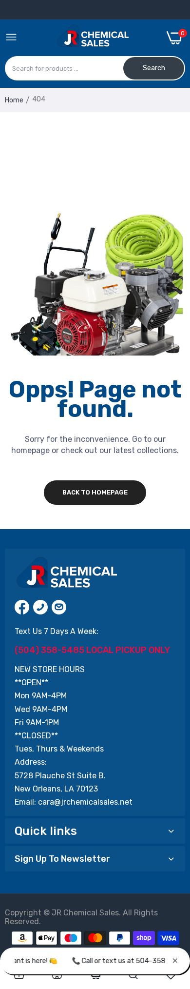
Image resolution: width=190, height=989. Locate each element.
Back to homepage (95, 492)
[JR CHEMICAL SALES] (92, 37)
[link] (19, 975)
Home (14, 100)
